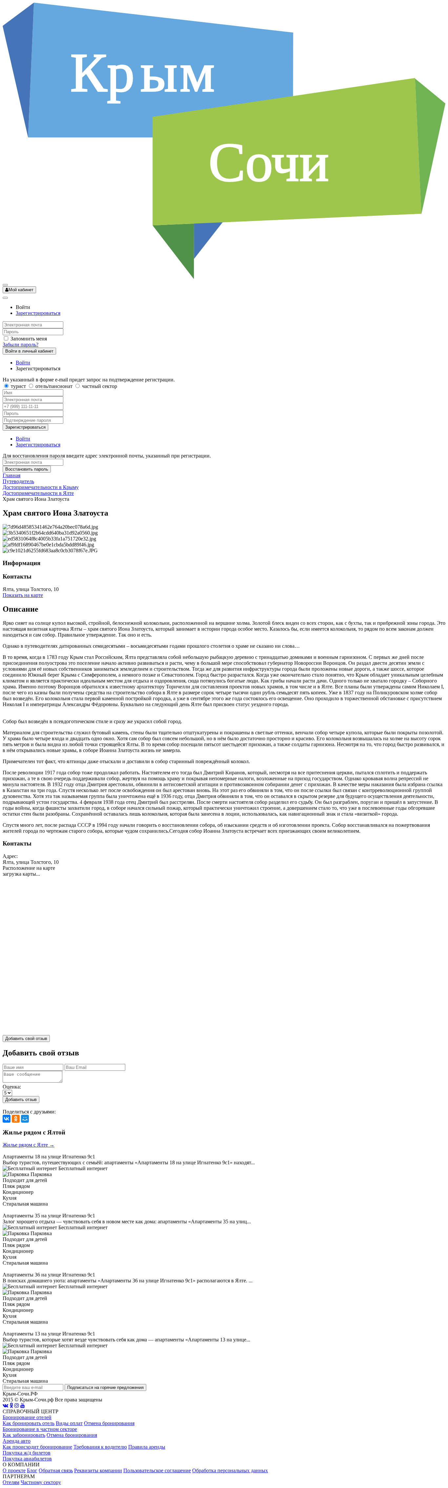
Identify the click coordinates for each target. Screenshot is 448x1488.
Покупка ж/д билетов (27, 1453)
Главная (11, 475)
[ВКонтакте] (6, 1119)
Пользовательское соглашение (157, 1470)
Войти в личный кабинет (29, 351)
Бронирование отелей (27, 1417)
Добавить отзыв (21, 1099)
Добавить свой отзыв (26, 1038)
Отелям (11, 1482)
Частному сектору (41, 1482)
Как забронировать (24, 1435)
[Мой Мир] (25, 1119)
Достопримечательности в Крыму (41, 487)
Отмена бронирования (109, 1423)
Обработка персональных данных (230, 1470)
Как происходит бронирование (37, 1447)
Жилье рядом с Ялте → (28, 1145)
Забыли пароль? (20, 344)
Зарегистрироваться (38, 313)
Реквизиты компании (98, 1470)
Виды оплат (69, 1423)
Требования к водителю (100, 1447)
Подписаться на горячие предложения (105, 1387)
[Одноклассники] (16, 1119)
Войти (23, 362)
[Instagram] (16, 1405)
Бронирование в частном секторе (40, 1429)
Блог (32, 1470)
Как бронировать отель (28, 1423)
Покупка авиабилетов (27, 1458)
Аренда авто (17, 1441)
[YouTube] (22, 1405)
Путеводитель (18, 481)
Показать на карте (23, 595)
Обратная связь (56, 1470)
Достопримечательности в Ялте (38, 493)
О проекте (14, 1470)
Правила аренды (146, 1447)
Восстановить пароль (26, 469)
